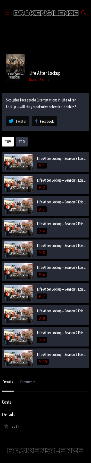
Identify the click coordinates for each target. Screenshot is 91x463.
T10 (22, 141)
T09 (8, 141)
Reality (44, 80)
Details (7, 382)
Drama (33, 80)
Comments (27, 382)
